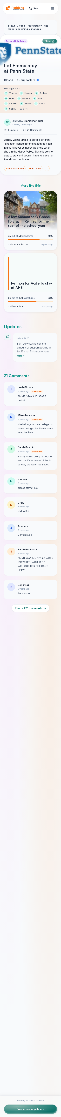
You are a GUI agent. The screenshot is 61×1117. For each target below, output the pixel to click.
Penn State (35, 168)
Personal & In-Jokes (16, 41)
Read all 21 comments (30, 608)
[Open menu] (52, 8)
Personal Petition (15, 168)
